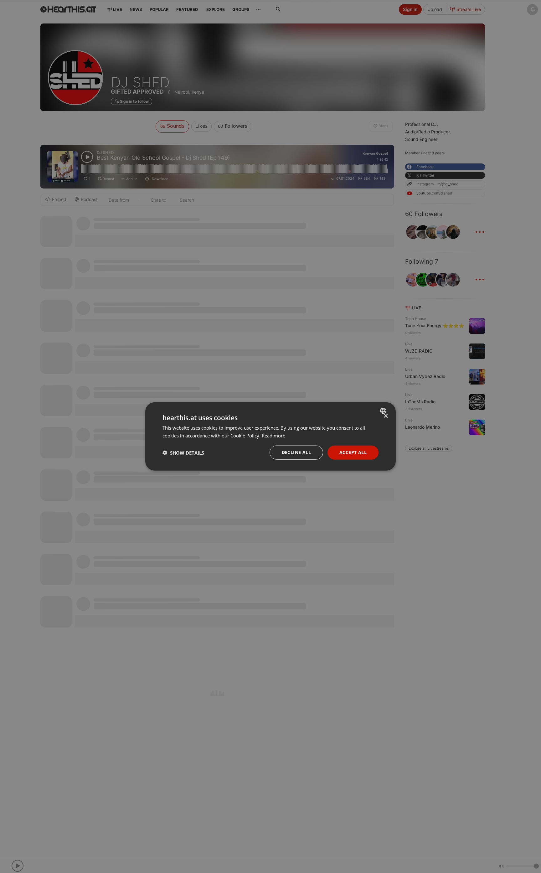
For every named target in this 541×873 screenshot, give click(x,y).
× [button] (385, 416)
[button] (183, 452)
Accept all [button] (353, 453)
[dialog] (270, 436)
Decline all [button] (296, 453)
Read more (273, 435)
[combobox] (384, 411)
